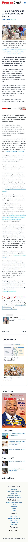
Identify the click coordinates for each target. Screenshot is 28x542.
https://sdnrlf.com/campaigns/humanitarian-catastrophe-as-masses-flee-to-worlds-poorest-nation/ (14, 52)
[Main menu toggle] (25, 3)
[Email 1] (16, 530)
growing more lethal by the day (15, 151)
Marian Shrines (14, 522)
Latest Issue (14, 493)
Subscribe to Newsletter (14, 497)
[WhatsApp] (9, 22)
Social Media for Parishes (14, 491)
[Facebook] (2, 22)
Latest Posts (9, 314)
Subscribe (14, 489)
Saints (14, 508)
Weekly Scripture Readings (14, 502)
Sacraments (14, 506)
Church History (14, 516)
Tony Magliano (13, 317)
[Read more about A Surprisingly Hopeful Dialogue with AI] (14, 349)
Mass (14, 510)
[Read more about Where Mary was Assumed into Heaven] (14, 369)
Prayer (14, 504)
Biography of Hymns (14, 518)
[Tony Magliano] (6, 320)
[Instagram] (11, 530)
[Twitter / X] (6, 22)
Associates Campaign (14, 495)
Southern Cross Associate (9, 309)
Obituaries (14, 524)
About (4, 314)
